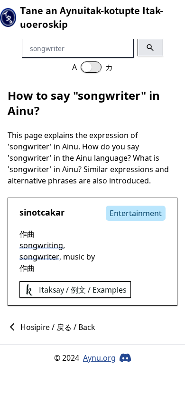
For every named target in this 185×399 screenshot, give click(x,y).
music (73, 257)
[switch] (91, 67)
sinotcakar (42, 212)
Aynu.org (99, 358)
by (90, 257)
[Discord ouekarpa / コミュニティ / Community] (125, 358)
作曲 (27, 234)
